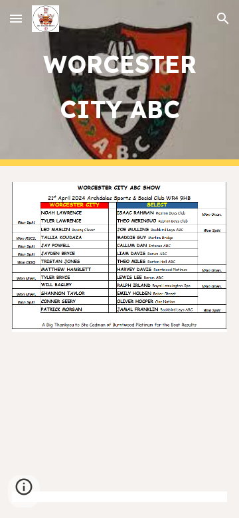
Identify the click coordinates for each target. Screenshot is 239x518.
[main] (119, 83)
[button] (16, 18)
